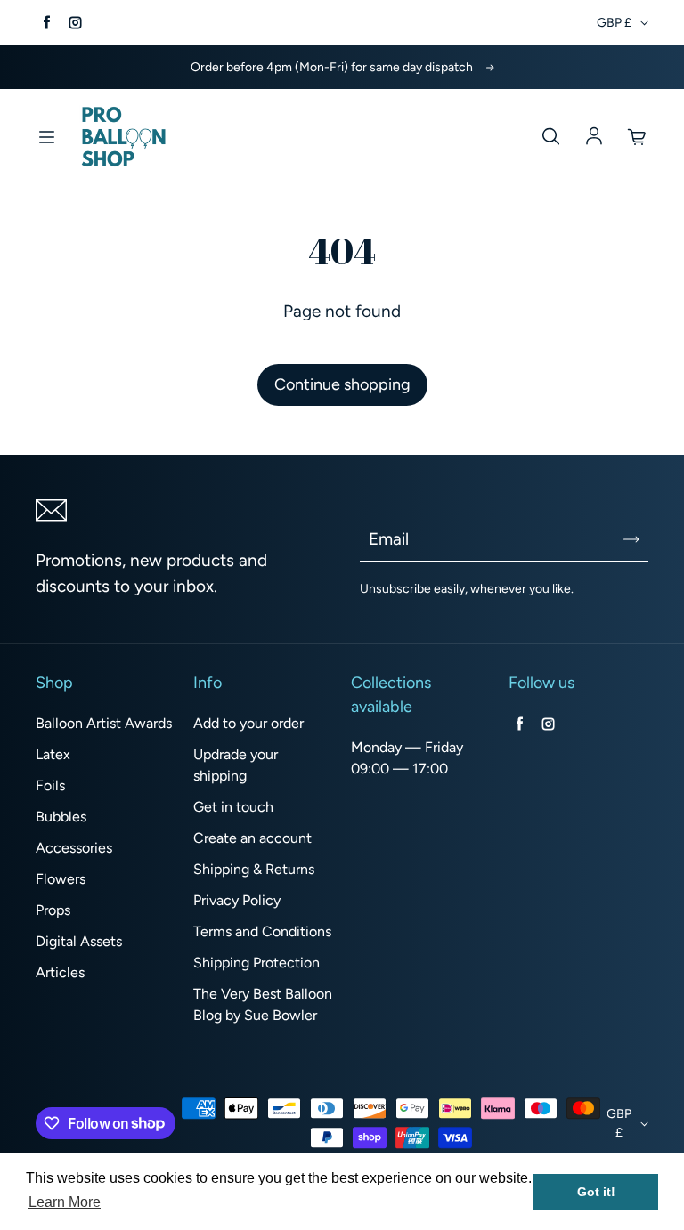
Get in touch (233, 806)
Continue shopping (342, 384)
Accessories (74, 847)
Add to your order (248, 723)
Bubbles (61, 816)
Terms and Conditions (262, 931)
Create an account (252, 837)
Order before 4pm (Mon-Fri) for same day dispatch (332, 67)
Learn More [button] (64, 1202)
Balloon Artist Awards (104, 723)
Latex (53, 754)
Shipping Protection (256, 962)
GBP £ (614, 22)
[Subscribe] (631, 539)
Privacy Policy (237, 900)
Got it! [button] (596, 1192)
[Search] (550, 137)
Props (53, 910)
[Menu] (46, 137)
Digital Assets (79, 941)
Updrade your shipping (235, 765)
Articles (60, 972)
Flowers (61, 878)
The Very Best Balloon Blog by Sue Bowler (262, 1004)
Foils (50, 785)
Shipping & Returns (253, 869)
